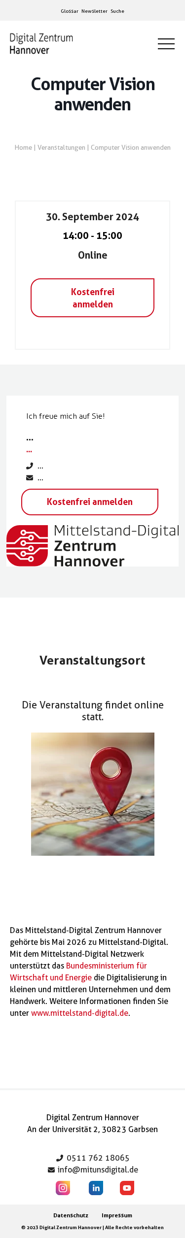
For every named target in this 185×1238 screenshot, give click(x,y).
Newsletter (94, 11)
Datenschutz (70, 1215)
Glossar (69, 11)
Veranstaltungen (61, 147)
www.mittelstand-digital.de (79, 1013)
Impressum (117, 1215)
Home (23, 147)
